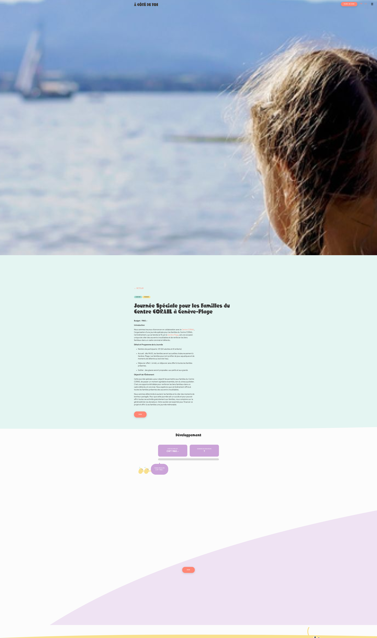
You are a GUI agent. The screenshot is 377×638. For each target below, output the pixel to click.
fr (361, 4)
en (366, 4)
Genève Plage (173, 335)
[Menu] (372, 3)
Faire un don (349, 4)
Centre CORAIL (188, 330)
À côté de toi (146, 4)
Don (140, 414)
